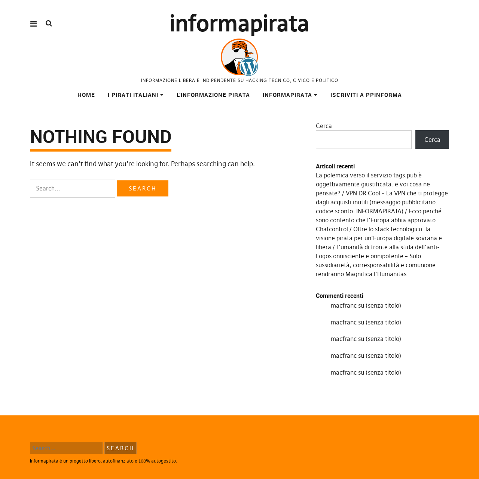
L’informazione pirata (213, 94)
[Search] (49, 23)
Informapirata (287, 94)
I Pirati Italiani (133, 94)
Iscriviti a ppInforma (366, 94)
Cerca (324, 125)
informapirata (239, 23)
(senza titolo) (383, 305)
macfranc (344, 305)
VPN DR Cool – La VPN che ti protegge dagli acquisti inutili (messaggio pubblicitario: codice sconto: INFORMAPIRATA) (382, 202)
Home (86, 94)
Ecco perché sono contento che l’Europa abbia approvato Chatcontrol (379, 220)
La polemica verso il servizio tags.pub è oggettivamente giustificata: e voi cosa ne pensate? (373, 184)
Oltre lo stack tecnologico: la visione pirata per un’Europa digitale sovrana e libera (379, 238)
